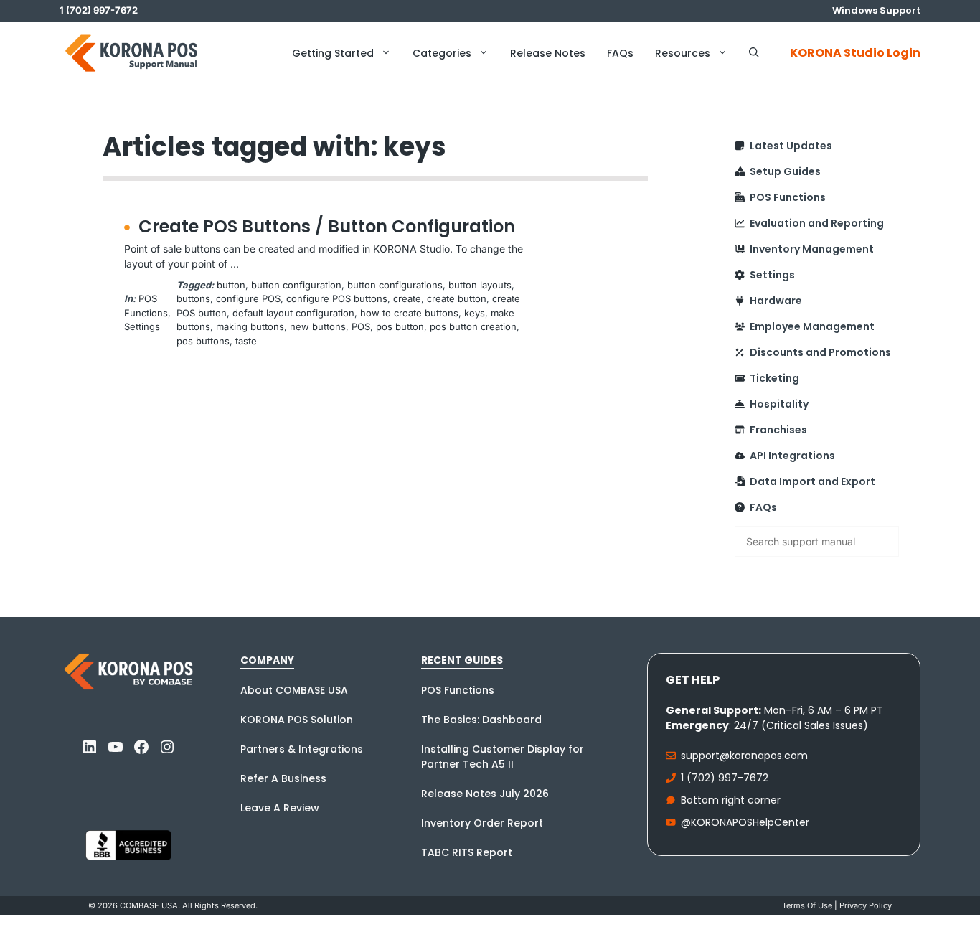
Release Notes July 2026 (485, 793)
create (407, 298)
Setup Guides (785, 171)
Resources (682, 53)
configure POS (248, 298)
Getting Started (333, 53)
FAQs (620, 53)
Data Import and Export (812, 481)
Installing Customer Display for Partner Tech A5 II (502, 756)
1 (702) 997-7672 (724, 778)
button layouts (480, 285)
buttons (193, 298)
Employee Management (812, 326)
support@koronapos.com (744, 755)
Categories (442, 53)
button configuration (296, 285)
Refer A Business (283, 778)
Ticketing (774, 378)
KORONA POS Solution (296, 719)
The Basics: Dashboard (481, 719)
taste (246, 341)
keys (474, 313)
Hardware (776, 300)
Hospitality (779, 404)
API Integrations (792, 455)
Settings (142, 326)
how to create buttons (409, 313)
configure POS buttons (336, 298)
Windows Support (876, 10)
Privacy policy (865, 905)
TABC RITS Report (466, 852)
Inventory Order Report (482, 823)
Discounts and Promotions (820, 352)
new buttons (318, 326)
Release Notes (547, 53)
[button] (754, 53)
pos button (400, 326)
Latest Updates (791, 145)
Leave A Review (279, 808)
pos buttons (203, 341)
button (231, 285)
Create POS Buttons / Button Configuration (326, 226)
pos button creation (473, 326)
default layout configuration (293, 313)
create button (456, 298)
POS (361, 326)
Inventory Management (812, 249)
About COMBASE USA (294, 690)
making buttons (250, 326)
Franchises (778, 430)
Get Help (693, 680)
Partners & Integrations (301, 749)
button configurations (395, 285)
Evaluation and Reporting (817, 223)
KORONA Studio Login (855, 52)
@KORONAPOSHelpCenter (745, 822)
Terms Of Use (807, 905)
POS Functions (788, 197)
